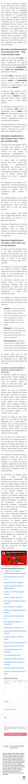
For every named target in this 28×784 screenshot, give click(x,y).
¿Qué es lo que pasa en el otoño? (14, 646)
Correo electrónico (10, 709)
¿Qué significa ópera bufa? (12, 655)
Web (5, 717)
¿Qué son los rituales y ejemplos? (14, 658)
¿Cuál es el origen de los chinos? (14, 668)
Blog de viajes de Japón (9, 753)
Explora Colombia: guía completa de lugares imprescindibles (14, 759)
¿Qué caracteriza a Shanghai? (13, 607)
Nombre (6, 701)
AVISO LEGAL (14, 747)
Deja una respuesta (10, 678)
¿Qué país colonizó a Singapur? (13, 582)
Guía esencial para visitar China (16, 766)
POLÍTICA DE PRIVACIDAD (17, 746)
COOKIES (6, 746)
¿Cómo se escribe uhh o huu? (13, 597)
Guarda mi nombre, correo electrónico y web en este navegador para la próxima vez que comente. (15, 728)
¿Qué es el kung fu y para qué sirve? (15, 642)
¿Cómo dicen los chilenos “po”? (13, 627)
